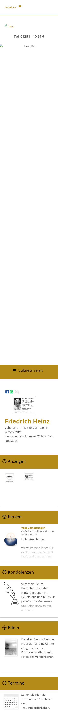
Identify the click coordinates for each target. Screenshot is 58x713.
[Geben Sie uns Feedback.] (20, 7)
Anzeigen (17, 461)
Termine (16, 683)
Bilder (14, 627)
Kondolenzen (21, 572)
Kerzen (15, 517)
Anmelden (10, 7)
